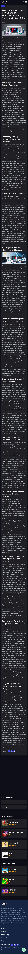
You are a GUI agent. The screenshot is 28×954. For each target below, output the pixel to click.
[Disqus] (14, 776)
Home (3, 6)
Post (6, 807)
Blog (2, 941)
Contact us (4, 931)
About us (4, 928)
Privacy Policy (5, 935)
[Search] (23, 2)
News (6, 802)
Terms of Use (5, 938)
